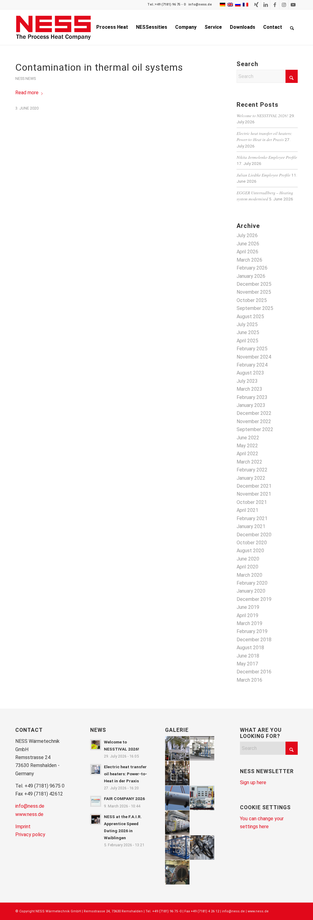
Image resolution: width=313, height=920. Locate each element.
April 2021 (247, 510)
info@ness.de (200, 4)
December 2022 (254, 413)
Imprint (23, 826)
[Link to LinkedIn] (265, 4)
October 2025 (252, 300)
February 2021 (252, 518)
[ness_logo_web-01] (56, 27)
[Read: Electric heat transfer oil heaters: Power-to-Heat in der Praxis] (95, 769)
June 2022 (248, 438)
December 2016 (254, 672)
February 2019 (252, 631)
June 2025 (248, 332)
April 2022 (247, 453)
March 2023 (249, 389)
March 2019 (249, 623)
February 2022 (252, 470)
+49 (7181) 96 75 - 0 (170, 4)
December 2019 (254, 599)
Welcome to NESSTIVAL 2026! (262, 115)
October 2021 (252, 502)
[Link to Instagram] (283, 4)
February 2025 (252, 349)
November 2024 (254, 357)
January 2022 (251, 478)
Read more (27, 92)
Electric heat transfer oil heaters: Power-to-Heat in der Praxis (264, 136)
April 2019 (247, 615)
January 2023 (251, 405)
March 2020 (249, 575)
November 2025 (254, 292)
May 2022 (247, 446)
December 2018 (254, 640)
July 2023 (247, 381)
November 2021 (254, 494)
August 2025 (250, 316)
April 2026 (247, 252)
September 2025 (255, 308)
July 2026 (247, 235)
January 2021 (251, 526)
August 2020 (250, 550)
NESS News (25, 78)
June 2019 (248, 607)
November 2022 (254, 421)
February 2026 (252, 268)
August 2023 (250, 373)
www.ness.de (29, 814)
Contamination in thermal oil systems (99, 67)
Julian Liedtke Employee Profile (263, 175)
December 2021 (254, 486)
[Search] (292, 27)
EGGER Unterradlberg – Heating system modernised (265, 196)
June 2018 (248, 656)
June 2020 (248, 559)
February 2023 (252, 397)
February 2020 (252, 583)
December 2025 (254, 284)
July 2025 (247, 324)
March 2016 (249, 680)
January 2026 (251, 276)
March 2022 (249, 462)
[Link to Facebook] (274, 4)
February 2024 (252, 365)
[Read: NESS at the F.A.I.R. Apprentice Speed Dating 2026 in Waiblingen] (95, 819)
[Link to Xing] (256, 4)
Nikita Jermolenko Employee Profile (267, 157)
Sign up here (253, 782)
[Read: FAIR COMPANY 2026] (95, 801)
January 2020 (251, 591)
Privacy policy (30, 834)
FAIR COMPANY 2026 (124, 798)
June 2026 (248, 244)
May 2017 (247, 664)
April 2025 (247, 341)
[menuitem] (112, 27)
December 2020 (254, 535)
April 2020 (247, 567)
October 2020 (252, 543)
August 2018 (250, 647)
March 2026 (249, 260)
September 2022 (255, 429)
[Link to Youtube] (293, 4)
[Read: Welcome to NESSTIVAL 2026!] (95, 744)
